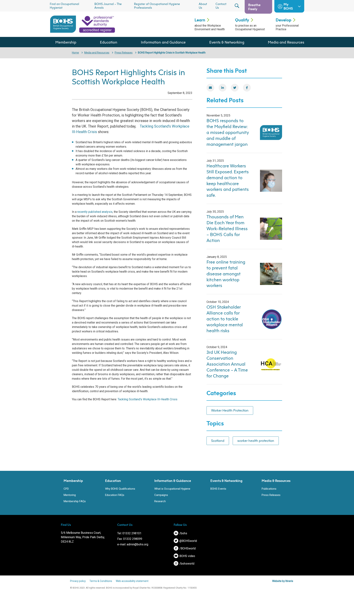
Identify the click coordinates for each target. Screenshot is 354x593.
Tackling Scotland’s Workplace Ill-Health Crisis (147, 399)
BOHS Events (218, 488)
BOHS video (187, 556)
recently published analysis (94, 212)
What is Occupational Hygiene (172, 488)
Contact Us (221, 5)
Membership (65, 42)
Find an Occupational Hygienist (64, 5)
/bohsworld (186, 563)
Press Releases (124, 52)
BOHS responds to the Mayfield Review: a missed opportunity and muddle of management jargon (227, 132)
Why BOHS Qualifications (120, 488)
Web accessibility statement (132, 581)
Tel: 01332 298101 (129, 533)
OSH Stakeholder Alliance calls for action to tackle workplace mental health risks (224, 318)
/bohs (183, 533)
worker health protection (255, 441)
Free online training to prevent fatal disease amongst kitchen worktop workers (225, 273)
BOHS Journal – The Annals (108, 5)
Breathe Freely (254, 7)
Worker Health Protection (230, 410)
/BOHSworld (187, 548)
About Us (203, 5)
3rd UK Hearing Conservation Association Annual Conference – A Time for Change (227, 364)
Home (75, 52)
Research (160, 501)
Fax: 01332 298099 (129, 539)
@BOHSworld (188, 541)
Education (108, 42)
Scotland (217, 441)
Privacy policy (78, 581)
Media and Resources (286, 42)
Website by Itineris (282, 581)
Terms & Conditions (100, 581)
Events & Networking (226, 42)
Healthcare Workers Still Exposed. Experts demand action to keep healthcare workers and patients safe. (227, 180)
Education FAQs (114, 495)
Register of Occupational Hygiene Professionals (157, 5)
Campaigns (161, 495)
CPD (66, 488)
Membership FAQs (75, 501)
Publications (269, 488)
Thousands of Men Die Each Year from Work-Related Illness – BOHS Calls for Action (227, 228)
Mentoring (70, 495)
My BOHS (288, 6)
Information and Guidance (163, 42)
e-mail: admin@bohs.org (132, 544)
